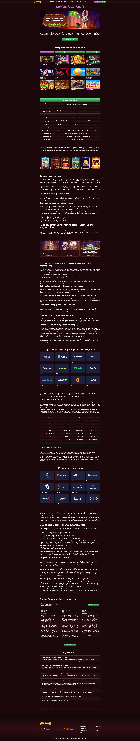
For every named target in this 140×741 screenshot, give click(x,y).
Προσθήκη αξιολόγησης (93, 604)
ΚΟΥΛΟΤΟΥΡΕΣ (92, 51)
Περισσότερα (70, 644)
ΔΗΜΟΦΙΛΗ (46, 51)
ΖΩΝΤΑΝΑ (61, 51)
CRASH (76, 51)
